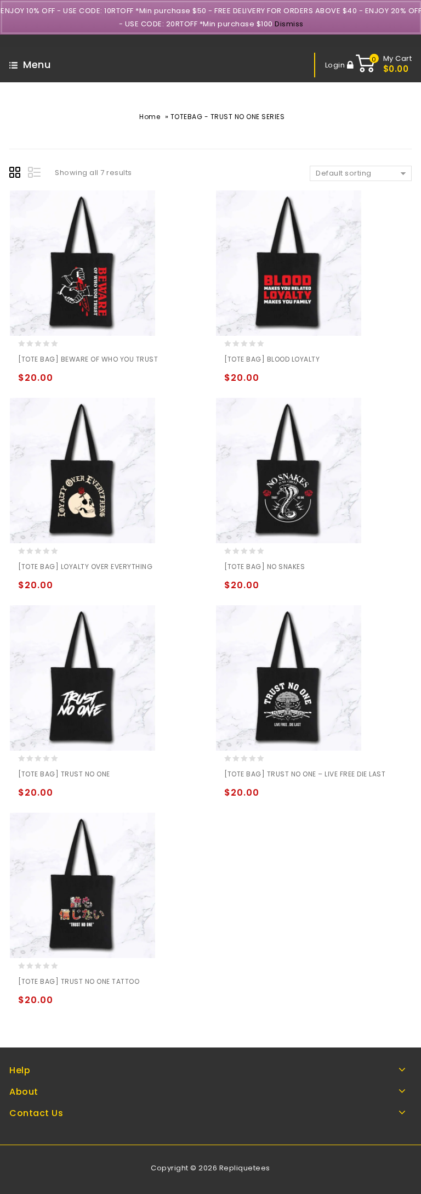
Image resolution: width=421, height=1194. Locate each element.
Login (336, 65)
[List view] (35, 174)
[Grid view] (16, 174)
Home (149, 116)
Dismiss (289, 24)
